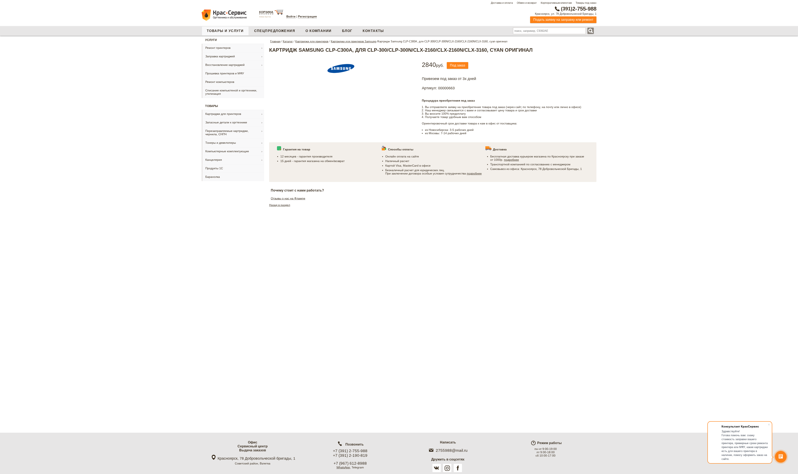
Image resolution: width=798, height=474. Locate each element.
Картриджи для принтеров (223, 113)
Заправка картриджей (220, 56)
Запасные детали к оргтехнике (226, 122)
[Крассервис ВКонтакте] (436, 468)
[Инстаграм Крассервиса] (447, 468)
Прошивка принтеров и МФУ (224, 73)
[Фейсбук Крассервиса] (458, 468)
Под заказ (457, 65)
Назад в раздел (279, 205)
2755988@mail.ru (452, 450)
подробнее (474, 173)
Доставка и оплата (502, 2)
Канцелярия (213, 159)
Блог (347, 31)
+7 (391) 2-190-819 (350, 455)
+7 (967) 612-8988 (350, 463)
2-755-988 (578, 9)
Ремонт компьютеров (219, 82)
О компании (318, 31)
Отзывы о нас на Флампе (288, 198)
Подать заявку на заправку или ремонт (563, 19)
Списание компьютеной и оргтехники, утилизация (231, 92)
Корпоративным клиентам (556, 2)
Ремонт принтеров (217, 47)
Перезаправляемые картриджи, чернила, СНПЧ (227, 132)
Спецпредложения (274, 31)
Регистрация (307, 16)
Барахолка (212, 176)
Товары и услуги (225, 31)
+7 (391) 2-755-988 (350, 451)
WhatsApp (343, 467)
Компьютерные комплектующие (227, 151)
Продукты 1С (214, 168)
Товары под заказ (586, 2)
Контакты (373, 31)
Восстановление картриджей (225, 64)
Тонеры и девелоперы (220, 142)
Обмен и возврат (527, 2)
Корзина (266, 12)
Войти (291, 16)
